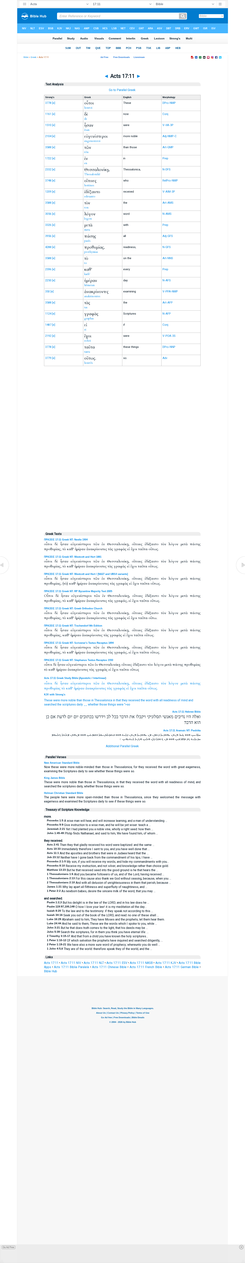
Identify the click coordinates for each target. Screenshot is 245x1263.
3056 (48, 214)
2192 (48, 336)
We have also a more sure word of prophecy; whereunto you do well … (103, 944)
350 (47, 291)
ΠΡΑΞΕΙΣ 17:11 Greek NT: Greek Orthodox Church (73, 608)
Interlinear (99, 678)
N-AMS (167, 214)
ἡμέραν (79, 688)
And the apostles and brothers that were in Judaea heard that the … (98, 853)
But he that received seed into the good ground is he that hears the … (102, 870)
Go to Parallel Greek (122, 90)
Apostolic (85, 678)
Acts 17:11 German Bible (182, 967)
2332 (48, 169)
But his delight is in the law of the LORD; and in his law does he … (98, 902)
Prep (165, 158)
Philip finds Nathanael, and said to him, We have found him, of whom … (102, 833)
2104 (48, 136)
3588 (48, 147)
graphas (89, 318)
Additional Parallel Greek (122, 746)
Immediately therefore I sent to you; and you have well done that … (98, 849)
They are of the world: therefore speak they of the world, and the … (99, 949)
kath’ (87, 274)
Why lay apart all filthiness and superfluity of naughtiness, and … (97, 887)
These (48, 700)
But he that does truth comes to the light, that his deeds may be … (97, 928)
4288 (48, 247)
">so (127, 704)
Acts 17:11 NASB (141, 963)
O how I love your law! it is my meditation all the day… (96, 907)
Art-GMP (168, 147)
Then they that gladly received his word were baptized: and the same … (100, 845)
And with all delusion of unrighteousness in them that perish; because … (109, 883)
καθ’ (69, 688)
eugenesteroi (92, 141)
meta (87, 230)
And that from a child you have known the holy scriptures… (97, 936)
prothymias (91, 252)
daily (80, 704)
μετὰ (184, 683)
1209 (48, 191)
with (156, 700)
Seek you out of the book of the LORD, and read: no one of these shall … (103, 915)
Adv (165, 358)
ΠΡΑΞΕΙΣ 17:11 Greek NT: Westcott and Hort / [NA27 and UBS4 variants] (86, 574)
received (134, 700)
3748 (48, 180)
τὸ (63, 688)
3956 (48, 236)
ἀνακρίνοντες (95, 688)
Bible (26, 57)
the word (146, 700)
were (56, 700)
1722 (48, 158)
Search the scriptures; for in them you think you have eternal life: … (98, 932)
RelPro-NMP (170, 180)
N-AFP (167, 313)
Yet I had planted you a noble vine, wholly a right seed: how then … (100, 829)
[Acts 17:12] (240, 574)
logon (88, 219)
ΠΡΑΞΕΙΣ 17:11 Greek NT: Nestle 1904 (66, 539)
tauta (87, 352)
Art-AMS (168, 202)
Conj (165, 114)
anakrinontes (92, 296)
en (85, 163)
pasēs (87, 241)
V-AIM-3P (169, 191)
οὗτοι (48, 683)
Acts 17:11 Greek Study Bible (61, 678)
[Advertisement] (122, 448)
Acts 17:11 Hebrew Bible (186, 711)
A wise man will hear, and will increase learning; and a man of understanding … (107, 821)
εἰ (127, 688)
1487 (48, 324)
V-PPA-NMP (170, 291)
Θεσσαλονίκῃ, (118, 683)
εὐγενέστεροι (81, 683)
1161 (48, 114)
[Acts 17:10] (5, 574)
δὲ (56, 683)
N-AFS (167, 280)
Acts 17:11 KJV (165, 963)
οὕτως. (153, 688)
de (85, 119)
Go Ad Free (8, 1247)
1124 (48, 313)
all (161, 700)
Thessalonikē (92, 174)
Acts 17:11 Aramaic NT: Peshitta (182, 730)
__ (85, 704)
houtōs (88, 363)
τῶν (96, 683)
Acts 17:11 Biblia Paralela (71, 967)
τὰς (109, 688)
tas (85, 307)
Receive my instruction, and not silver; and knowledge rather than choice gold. (108, 866)
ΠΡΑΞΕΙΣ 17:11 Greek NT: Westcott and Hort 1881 (72, 556)
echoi (87, 341)
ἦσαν (64, 683)
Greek (33, 57)
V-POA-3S (169, 336)
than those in (85, 700)
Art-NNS (168, 258)
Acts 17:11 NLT (94, 963)
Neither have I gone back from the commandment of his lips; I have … (99, 857)
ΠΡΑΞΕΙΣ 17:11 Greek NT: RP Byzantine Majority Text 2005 (78, 591)
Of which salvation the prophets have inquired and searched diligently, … (105, 940)
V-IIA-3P (168, 125)
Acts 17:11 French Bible (146, 967)
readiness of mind (175, 700)
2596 (48, 269)
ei (85, 329)
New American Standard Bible (61, 762)
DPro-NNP (169, 347)
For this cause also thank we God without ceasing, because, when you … (109, 878)
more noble (68, 700)
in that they (120, 700)
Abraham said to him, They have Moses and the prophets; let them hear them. (106, 919)
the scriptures (66, 704)
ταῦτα (142, 688)
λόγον (173, 683)
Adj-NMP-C (170, 136)
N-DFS (167, 169)
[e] (53, 103)
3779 (48, 358)
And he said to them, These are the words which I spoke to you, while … (102, 923)
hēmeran (89, 285)
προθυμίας (52, 688)
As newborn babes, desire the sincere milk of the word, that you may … (101, 891)
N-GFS (167, 247)
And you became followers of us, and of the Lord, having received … (105, 874)
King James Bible (54, 777)
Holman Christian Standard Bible (63, 793)
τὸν (163, 683)
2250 (48, 280)
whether (93, 704)
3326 (48, 225)
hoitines (89, 185)
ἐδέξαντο (151, 683)
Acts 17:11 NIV (71, 963)
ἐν (103, 683)
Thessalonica (103, 700)
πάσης (195, 683)
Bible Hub (50, 971)
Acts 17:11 (51, 963)
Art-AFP (168, 302)
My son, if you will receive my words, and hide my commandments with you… (108, 861)
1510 (48, 125)
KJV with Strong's (54, 694)
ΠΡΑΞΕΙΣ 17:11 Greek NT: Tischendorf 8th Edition (73, 625)
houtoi (88, 108)
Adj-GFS (168, 236)
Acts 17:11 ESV (116, 963)
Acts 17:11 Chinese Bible (109, 967)
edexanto (89, 196)
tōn (86, 152)
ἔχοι (133, 688)
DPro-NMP (169, 103)
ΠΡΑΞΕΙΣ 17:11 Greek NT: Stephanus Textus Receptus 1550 (78, 660)
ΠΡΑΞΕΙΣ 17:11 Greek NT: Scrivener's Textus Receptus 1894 (79, 642)
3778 (48, 103)
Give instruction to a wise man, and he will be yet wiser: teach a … (99, 825)
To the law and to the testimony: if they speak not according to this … (100, 911)
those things (107, 704)
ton (86, 207)
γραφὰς (119, 688)
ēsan (87, 130)
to (85, 263)
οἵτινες (137, 683)
